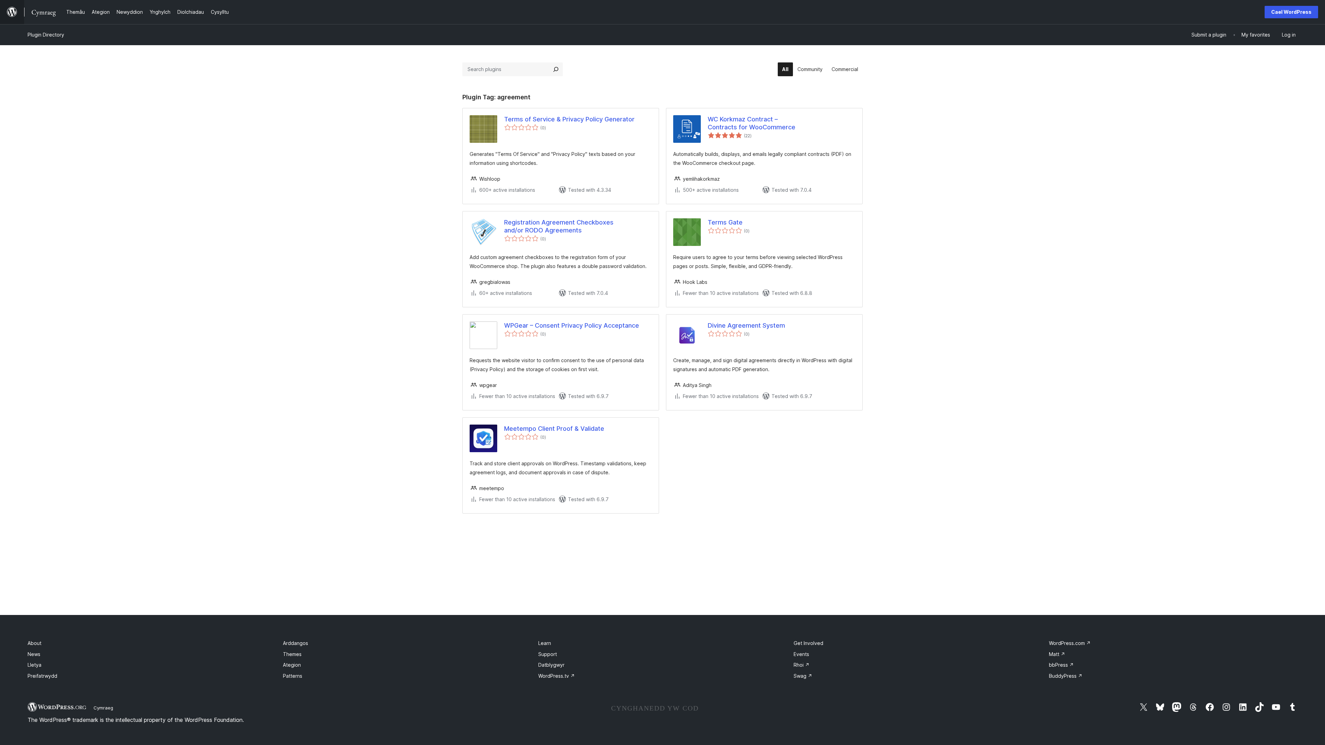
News (34, 654)
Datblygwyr (551, 665)
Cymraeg (103, 708)
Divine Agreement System (746, 325)
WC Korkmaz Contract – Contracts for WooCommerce (751, 123)
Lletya (34, 665)
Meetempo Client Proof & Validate (554, 428)
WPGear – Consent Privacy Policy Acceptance (571, 325)
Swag (803, 676)
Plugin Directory (46, 35)
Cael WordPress (1291, 12)
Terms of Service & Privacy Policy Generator (569, 119)
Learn (544, 643)
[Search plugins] (556, 69)
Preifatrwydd (42, 676)
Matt (1057, 654)
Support (547, 654)
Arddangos (295, 643)
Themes (292, 654)
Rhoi (801, 665)
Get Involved (808, 643)
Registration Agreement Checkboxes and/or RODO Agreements (559, 226)
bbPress (1061, 665)
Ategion (292, 665)
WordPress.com (1070, 643)
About (34, 643)
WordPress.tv (556, 676)
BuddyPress (1065, 676)
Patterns (292, 676)
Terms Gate (725, 222)
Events (801, 654)
